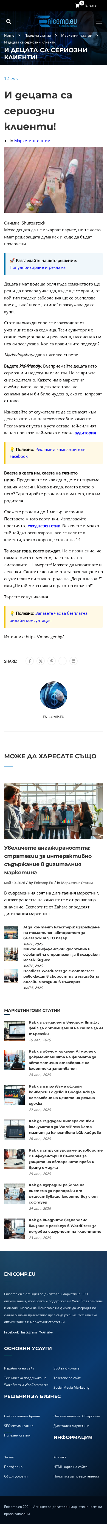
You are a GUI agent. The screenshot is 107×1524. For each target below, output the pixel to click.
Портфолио (13, 1466)
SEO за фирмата (67, 1368)
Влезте (91, 5)
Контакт (60, 1457)
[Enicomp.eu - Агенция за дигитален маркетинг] (55, 21)
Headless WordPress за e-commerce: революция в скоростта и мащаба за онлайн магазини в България (61, 976)
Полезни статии (37, 35)
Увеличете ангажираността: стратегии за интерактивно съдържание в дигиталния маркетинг (48, 860)
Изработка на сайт (19, 1368)
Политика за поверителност (76, 1476)
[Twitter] (41, 661)
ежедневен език (44, 525)
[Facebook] (30, 661)
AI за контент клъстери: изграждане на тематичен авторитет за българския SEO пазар (61, 932)
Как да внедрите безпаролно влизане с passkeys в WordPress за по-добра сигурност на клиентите (65, 1226)
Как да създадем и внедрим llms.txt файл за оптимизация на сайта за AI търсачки (66, 1028)
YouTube (46, 1332)
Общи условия (16, 1476)
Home (9, 35)
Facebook (11, 1332)
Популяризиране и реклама (38, 267)
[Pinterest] (51, 661)
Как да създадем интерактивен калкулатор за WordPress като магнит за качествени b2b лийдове (65, 1127)
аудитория (85, 432)
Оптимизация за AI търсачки (77, 1416)
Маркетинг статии (76, 35)
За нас (9, 1457)
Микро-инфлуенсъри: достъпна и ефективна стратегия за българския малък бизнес (61, 954)
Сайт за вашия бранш (22, 1416)
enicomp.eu (53, 716)
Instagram (29, 1332)
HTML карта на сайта (71, 1466)
